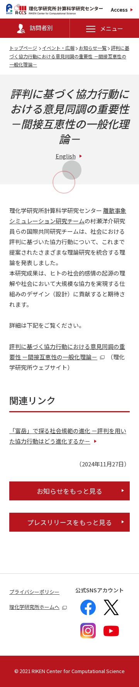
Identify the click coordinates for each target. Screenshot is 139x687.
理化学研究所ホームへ (34, 606)
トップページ (23, 47)
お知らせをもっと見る (69, 491)
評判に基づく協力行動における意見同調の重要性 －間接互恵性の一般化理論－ (69, 56)
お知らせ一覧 (93, 47)
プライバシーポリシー (34, 591)
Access (119, 9)
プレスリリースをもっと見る (69, 522)
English (66, 156)
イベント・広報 (58, 47)
